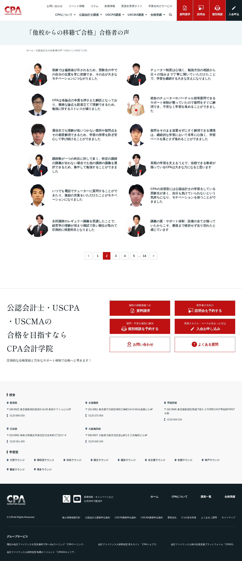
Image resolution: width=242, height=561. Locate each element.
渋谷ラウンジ (74, 460)
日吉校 (13, 428)
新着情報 (110, 6)
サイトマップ (228, 517)
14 (144, 256)
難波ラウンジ (17, 469)
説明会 (201, 14)
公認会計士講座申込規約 (97, 517)
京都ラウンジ (185, 460)
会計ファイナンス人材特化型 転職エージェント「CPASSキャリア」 (41, 552)
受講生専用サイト (131, 6)
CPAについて (63, 14)
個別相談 (217, 14)
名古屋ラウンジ (156, 460)
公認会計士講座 (89, 14)
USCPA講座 (113, 14)
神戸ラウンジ (212, 460)
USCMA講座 (136, 14)
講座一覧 (206, 496)
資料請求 (185, 14)
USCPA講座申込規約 (125, 517)
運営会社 (172, 517)
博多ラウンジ (44, 469)
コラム (95, 6)
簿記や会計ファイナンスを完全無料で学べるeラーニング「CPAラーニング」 (46, 544)
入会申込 (234, 14)
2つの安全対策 (188, 517)
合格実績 (156, 14)
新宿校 (13, 402)
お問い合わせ (55, 6)
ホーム (154, 496)
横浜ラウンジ (128, 460)
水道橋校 (93, 402)
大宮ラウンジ (17, 460)
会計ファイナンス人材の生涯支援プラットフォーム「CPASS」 (203, 544)
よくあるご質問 (209, 517)
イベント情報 (77, 6)
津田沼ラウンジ (45, 460)
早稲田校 (172, 402)
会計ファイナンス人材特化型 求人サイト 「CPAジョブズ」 (128, 544)
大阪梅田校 (94, 428)
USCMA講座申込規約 (152, 517)
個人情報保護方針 (71, 517)
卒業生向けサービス (160, 6)
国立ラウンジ (101, 460)
